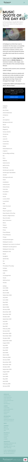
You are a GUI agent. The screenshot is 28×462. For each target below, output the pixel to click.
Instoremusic (6, 184)
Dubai (4, 146)
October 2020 (6, 338)
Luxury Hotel (6, 198)
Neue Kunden (6, 218)
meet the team (7, 206)
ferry (4, 158)
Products (6, 394)
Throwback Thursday (8, 266)
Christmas (5, 134)
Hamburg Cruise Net (8, 170)
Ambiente (5, 115)
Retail (4, 254)
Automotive (6, 412)
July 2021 (5, 321)
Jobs (5, 430)
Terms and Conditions (9, 420)
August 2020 (6, 343)
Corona (5, 136)
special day (6, 258)
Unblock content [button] (14, 97)
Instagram (6, 436)
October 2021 (6, 316)
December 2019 (7, 362)
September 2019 (7, 369)
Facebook (6, 434)
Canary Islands (7, 131)
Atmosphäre (6, 119)
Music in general (7, 210)
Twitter (5, 437)
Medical (5, 413)
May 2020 (5, 350)
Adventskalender (7, 112)
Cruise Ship (6, 141)
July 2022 (5, 297)
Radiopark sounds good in (10, 246)
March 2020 (6, 355)
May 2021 (5, 326)
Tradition (5, 270)
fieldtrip (5, 160)
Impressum (6, 417)
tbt (3, 261)
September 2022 (7, 295)
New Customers (7, 220)
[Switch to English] (25, 460)
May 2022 (5, 302)
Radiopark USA (7, 251)
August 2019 (6, 371)
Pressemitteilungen (8, 239)
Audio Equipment (8, 397)
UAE (4, 273)
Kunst (4, 196)
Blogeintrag (6, 127)
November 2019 (7, 364)
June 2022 (5, 300)
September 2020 (7, 340)
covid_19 (5, 139)
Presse (4, 237)
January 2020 (6, 359)
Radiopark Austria (7, 242)
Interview (5, 189)
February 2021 (6, 328)
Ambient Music (7, 395)
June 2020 (5, 347)
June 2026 (5, 288)
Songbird (5, 256)
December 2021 (7, 312)
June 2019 (5, 376)
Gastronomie (6, 163)
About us (6, 427)
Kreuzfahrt (6, 191)
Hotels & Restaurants (8, 409)
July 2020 (5, 345)
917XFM (5, 108)
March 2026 (6, 292)
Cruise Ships (6, 407)
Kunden (5, 194)
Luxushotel (6, 201)
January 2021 (6, 331)
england (5, 151)
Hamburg (5, 167)
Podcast (5, 227)
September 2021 (7, 319)
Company (6, 425)
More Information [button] (14, 99)
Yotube (5, 282)
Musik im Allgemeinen (9, 215)
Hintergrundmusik (8, 177)
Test (4, 263)
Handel (5, 175)
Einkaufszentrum (7, 148)
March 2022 (6, 307)
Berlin (4, 124)
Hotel (4, 179)
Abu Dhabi (5, 110)
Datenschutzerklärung (9, 419)
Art (3, 117)
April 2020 (5, 352)
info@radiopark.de (11, 450)
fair (4, 155)
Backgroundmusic (8, 122)
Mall (4, 203)
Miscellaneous (7, 403)
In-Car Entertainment (8, 400)
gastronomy (6, 165)
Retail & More (7, 410)
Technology (6, 428)
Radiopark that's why (8, 249)
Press (4, 230)
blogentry (5, 129)
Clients (6, 406)
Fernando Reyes (8, 22)
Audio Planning (7, 398)
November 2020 (7, 335)
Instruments (6, 186)
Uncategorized (7, 275)
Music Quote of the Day (12, 24)
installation (6, 182)
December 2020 (7, 333)
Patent (5, 225)
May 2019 (5, 379)
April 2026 (5, 290)
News (4, 222)
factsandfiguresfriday (8, 153)
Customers (6, 143)
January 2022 (6, 309)
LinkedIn (6, 439)
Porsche (5, 402)
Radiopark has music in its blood (11, 244)
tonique (5, 268)
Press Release (6, 232)
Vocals (4, 277)
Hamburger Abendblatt (9, 172)
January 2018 (6, 386)
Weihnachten (6, 280)
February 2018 (6, 383)
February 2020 (7, 357)
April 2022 (5, 304)
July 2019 (5, 374)
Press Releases (7, 234)
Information (7, 416)
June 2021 (5, 323)
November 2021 (7, 314)
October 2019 (6, 367)
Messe (4, 208)
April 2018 (5, 381)
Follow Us (7, 432)
